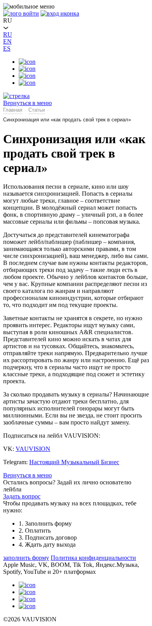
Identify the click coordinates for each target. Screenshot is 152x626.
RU (7, 34)
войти (31, 13)
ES (7, 48)
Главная (12, 110)
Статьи (36, 110)
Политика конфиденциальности (93, 557)
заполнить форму (26, 557)
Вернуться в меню (27, 475)
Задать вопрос (22, 496)
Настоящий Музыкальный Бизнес (74, 462)
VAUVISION (33, 448)
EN (7, 41)
